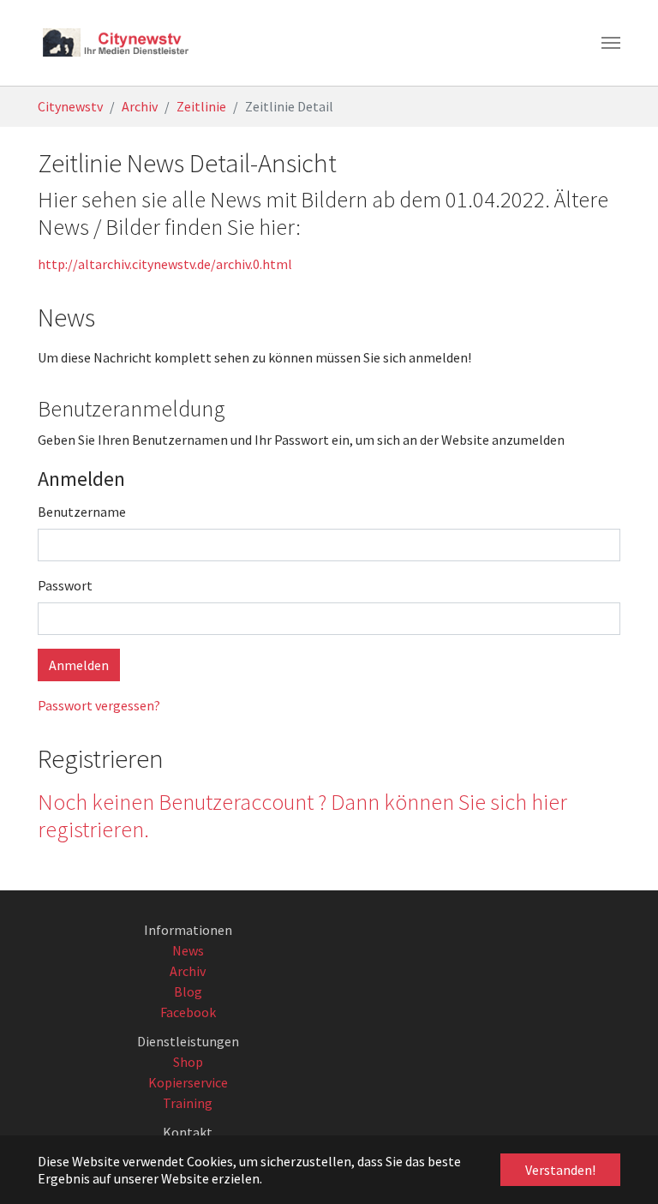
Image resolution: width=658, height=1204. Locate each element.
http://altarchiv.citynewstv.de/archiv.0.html (165, 264)
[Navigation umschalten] (610, 42)
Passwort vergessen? (99, 705)
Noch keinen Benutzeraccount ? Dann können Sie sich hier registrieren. (302, 815)
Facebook (188, 1012)
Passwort (65, 585)
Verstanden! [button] (560, 1169)
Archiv (188, 970)
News (188, 950)
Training (187, 1102)
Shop (188, 1061)
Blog (188, 991)
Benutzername (82, 511)
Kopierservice (188, 1082)
